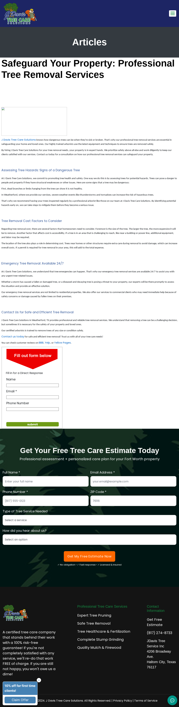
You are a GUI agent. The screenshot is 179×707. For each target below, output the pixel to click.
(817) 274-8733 (159, 632)
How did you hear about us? (24, 530)
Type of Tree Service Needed (25, 511)
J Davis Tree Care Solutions (18, 140)
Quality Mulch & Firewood (99, 647)
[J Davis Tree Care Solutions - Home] (20, 13)
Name (11, 379)
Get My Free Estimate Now (89, 556)
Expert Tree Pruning (94, 615)
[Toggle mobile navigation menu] (172, 13)
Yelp (47, 342)
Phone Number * (15, 492)
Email (10, 391)
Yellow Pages (62, 342)
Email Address (101, 472)
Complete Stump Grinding (100, 639)
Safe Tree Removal (93, 623)
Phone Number (17, 403)
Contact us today (12, 336)
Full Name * (11, 472)
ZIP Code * (98, 492)
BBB (41, 342)
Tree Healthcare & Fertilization (103, 631)
